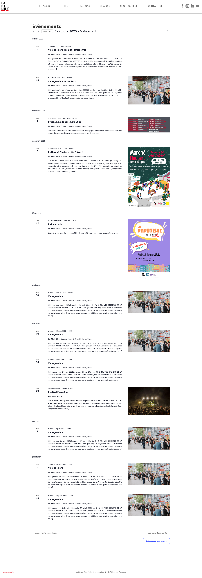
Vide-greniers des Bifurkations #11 (67, 50)
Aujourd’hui (47, 31)
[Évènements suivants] (38, 31)
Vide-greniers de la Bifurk (62, 81)
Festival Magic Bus (58, 392)
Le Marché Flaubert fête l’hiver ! (65, 152)
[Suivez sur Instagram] (186, 6)
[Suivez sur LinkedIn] (191, 6)
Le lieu (64, 6)
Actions (85, 6)
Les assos (44, 6)
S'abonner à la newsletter (176, 572)
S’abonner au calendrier (155, 541)
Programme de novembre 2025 (64, 122)
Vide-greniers (55, 296)
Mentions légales (8, 572)
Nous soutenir (129, 6)
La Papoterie (55, 224)
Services (105, 6)
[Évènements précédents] (33, 31)
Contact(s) (155, 6)
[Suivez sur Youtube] (196, 6)
